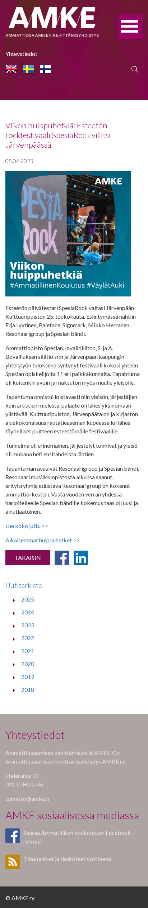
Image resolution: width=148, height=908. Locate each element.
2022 (27, 637)
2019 (27, 676)
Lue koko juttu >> (26, 525)
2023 (27, 625)
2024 (27, 612)
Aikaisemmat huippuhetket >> (42, 540)
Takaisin (27, 557)
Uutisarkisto (23, 585)
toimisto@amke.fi (27, 798)
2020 (27, 663)
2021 (27, 650)
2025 (27, 599)
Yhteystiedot (21, 53)
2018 (27, 689)
